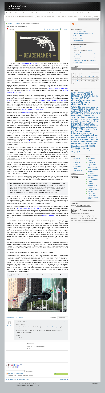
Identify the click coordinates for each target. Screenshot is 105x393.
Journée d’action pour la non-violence (32, 109)
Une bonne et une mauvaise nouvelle (18, 379)
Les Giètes (85, 131)
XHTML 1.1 (32, 385)
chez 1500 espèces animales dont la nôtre (28, 208)
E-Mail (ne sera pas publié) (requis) (36, 346)
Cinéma (85, 104)
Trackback (20, 317)
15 (93, 76)
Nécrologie (76, 139)
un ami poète (26, 112)
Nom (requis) (30, 343)
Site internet (30, 348)
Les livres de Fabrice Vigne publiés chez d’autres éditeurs (20, 16)
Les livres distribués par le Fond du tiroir (85, 13)
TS (94, 146)
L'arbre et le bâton (86, 123)
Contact (96, 16)
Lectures (77, 129)
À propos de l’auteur (15, 13)
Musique (93, 135)
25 (77, 80)
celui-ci (9, 100)
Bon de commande (86, 16)
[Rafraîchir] (21, 365)
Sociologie (75, 146)
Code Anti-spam (29, 371)
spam (83, 146)
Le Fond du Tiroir (17, 6)
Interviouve (90, 117)
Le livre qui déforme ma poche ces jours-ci (68, 16)
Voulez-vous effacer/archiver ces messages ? (81, 149)
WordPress (9, 385)
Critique (74, 109)
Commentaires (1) (63, 317)
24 (73, 80)
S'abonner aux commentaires (15, 373)
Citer (65, 321)
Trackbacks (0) (53, 317)
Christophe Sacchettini (80, 47)
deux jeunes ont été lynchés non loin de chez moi (52, 100)
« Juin (73, 85)
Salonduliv (91, 144)
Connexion (77, 158)
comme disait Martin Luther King (58, 88)
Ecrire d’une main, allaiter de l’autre (46, 16)
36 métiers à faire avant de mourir (79, 92)
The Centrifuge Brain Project (29, 63)
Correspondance (90, 107)
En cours (16, 23)
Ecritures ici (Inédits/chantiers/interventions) (87, 112)
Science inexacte (78, 40)
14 (89, 76)
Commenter (65, 29)
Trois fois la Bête (78, 36)
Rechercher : (74, 173)
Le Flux (86, 129)
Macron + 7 (63, 379)
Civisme (76, 106)
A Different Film (78, 38)
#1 (27, 321)
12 (81, 76)
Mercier (9, 326)
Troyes (89, 145)
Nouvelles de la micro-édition (84, 138)
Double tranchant (86, 109)
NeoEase (23, 385)
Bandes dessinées (80, 99)
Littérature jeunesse (81, 133)
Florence (89, 51)
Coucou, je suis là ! (28, 13)
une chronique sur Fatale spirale (51, 327)
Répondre (61, 321)
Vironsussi (75, 148)
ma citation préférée (48, 215)
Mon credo (38, 13)
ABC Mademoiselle (81, 93)
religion (82, 143)
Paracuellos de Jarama (80, 31)
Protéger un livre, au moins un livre (83, 33)
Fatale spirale (76, 115)
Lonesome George (79, 136)
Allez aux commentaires (52, 29)
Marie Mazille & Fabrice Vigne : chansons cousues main (58, 13)
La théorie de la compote (87, 127)
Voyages (75, 151)
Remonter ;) (96, 383)
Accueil (7, 13)
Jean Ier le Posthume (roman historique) (85, 120)
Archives (73, 205)
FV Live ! (81, 117)
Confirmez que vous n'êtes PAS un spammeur (20, 376)
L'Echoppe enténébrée (83, 124)
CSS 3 (38, 385)
